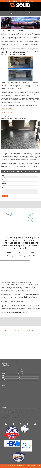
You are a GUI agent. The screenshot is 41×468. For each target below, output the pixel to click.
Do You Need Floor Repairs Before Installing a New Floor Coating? (12, 415)
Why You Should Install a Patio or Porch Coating (9, 414)
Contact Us (30, 330)
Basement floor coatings (7, 108)
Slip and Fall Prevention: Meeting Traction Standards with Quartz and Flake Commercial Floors (17, 410)
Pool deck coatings (6, 111)
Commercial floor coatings (7, 112)
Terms (29, 465)
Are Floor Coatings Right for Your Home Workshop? (10, 417)
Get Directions (12, 330)
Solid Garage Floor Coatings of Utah (9, 465)
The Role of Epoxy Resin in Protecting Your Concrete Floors (11, 416)
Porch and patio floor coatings (8, 109)
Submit (5, 196)
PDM (21, 466)
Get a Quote (29, 1)
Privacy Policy (25, 465)
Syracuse (20, 255)
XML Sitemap (33, 465)
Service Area (17, 14)
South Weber (32, 253)
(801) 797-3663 (13, 1)
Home (14, 14)
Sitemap (37, 465)
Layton (20, 253)
